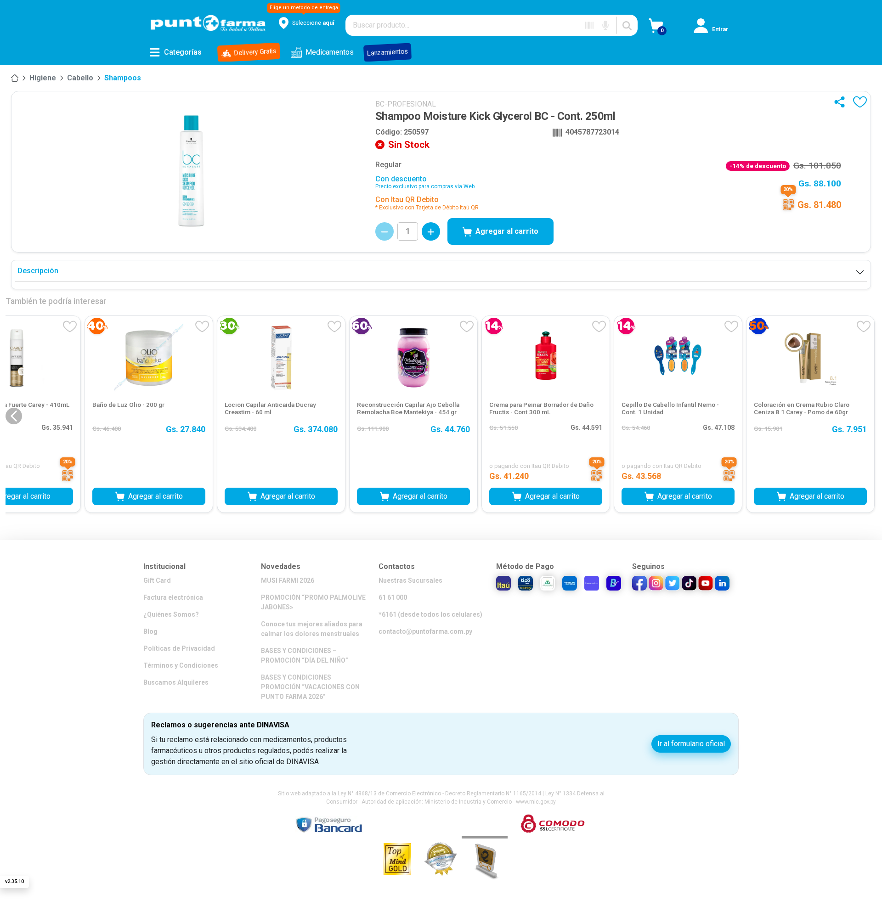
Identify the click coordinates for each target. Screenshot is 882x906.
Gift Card (157, 580)
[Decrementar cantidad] (384, 231)
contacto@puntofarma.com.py (425, 631)
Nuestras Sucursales (410, 580)
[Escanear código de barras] (589, 25)
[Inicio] (14, 78)
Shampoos (122, 77)
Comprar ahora (441, 473)
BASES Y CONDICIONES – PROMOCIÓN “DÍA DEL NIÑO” (304, 655)
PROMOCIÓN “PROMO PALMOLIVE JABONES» (313, 602)
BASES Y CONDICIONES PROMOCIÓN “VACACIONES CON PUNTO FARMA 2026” (310, 687)
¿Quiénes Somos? (171, 614)
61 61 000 (393, 597)
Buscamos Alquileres (176, 682)
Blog (150, 631)
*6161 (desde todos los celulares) (430, 614)
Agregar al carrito (506, 231)
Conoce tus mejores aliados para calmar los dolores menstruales (311, 628)
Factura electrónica (173, 597)
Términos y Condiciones (180, 665)
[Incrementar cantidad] (431, 231)
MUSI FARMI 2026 (287, 580)
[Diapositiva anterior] (14, 416)
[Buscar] (627, 25)
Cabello (80, 77)
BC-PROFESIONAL (405, 104)
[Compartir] (841, 102)
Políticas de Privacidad (179, 648)
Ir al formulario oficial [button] (691, 743)
